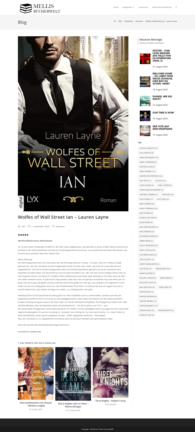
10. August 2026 (160, 105)
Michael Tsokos (148, 278)
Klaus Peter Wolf (149, 245)
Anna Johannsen (149, 157)
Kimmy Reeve (146, 241)
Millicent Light (148, 282)
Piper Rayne (146, 292)
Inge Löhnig (146, 213)
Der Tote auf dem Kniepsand (162, 127)
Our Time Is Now (163, 112)
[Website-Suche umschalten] (176, 7)
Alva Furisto (146, 153)
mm (23, 226)
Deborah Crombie (149, 194)
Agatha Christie (149, 148)
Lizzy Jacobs (147, 259)
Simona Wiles (147, 310)
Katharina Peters (149, 236)
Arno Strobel (147, 171)
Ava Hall (160, 181)
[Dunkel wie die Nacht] (145, 101)
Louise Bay (146, 269)
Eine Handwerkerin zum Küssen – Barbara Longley (36, 404)
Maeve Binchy (163, 269)
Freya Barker (147, 204)
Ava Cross (145, 181)
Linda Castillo (147, 250)
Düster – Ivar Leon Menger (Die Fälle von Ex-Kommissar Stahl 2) (162, 55)
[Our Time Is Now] (145, 116)
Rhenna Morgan (148, 296)
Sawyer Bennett (149, 306)
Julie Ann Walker (149, 227)
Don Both (168, 194)
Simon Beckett (166, 310)
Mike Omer (166, 278)
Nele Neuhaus (147, 287)
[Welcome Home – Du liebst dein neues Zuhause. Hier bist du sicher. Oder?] (145, 81)
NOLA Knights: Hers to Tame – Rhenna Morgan (73, 405)
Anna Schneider (148, 162)
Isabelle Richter (148, 218)
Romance (60, 226)
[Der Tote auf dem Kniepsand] (145, 131)
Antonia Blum (147, 167)
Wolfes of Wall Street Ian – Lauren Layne (161, 21)
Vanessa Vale (147, 315)
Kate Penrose (147, 231)
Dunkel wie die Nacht (162, 97)
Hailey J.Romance (148, 208)
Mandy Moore (147, 273)
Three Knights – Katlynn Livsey (110, 400)
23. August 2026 (160, 67)
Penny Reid (165, 287)
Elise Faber (146, 199)
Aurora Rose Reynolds (151, 176)
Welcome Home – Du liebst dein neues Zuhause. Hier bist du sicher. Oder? (163, 78)
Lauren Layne (35, 332)
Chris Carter (165, 185)
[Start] (115, 21)
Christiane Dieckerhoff (151, 190)
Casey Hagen (147, 185)
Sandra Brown (148, 301)
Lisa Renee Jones (148, 255)
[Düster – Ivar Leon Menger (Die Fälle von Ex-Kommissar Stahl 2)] (145, 58)
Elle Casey (163, 199)
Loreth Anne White (149, 264)
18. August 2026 (160, 90)
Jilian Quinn (146, 222)
